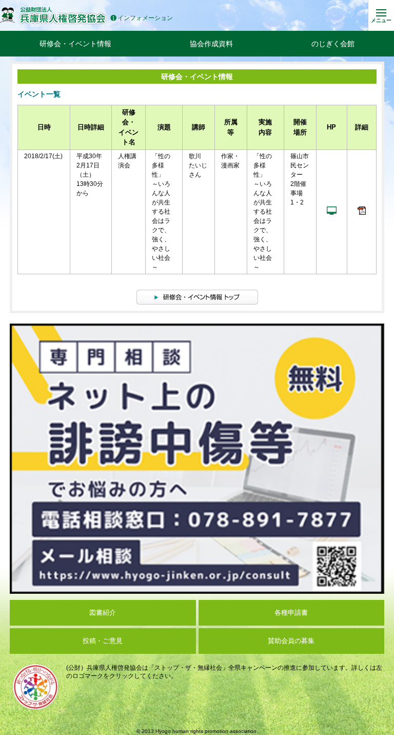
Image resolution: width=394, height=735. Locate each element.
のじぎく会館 (332, 44)
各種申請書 (291, 612)
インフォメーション (145, 18)
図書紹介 (102, 612)
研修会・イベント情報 (75, 44)
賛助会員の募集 (291, 641)
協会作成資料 (211, 44)
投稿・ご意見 (103, 641)
